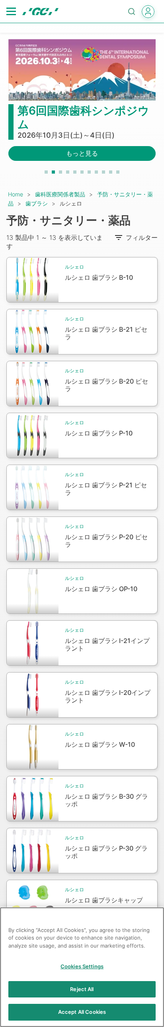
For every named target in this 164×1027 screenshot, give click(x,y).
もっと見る (82, 153)
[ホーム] (40, 12)
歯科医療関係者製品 (60, 194)
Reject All (82, 989)
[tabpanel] (82, 104)
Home (15, 194)
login (148, 11)
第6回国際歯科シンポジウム (83, 117)
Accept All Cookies (82, 1012)
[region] (82, 967)
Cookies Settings (82, 966)
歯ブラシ (36, 203)
